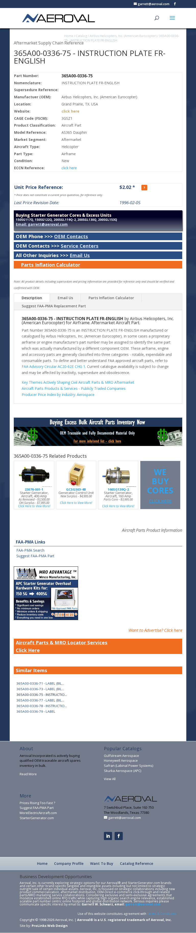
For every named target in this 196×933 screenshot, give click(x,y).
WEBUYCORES (160, 485)
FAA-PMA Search (30, 550)
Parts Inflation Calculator (50, 264)
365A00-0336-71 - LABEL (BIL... (40, 683)
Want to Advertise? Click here (155, 630)
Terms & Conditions (161, 914)
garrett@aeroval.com (143, 904)
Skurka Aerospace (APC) (122, 770)
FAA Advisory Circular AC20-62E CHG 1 (53, 366)
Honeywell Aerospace (121, 760)
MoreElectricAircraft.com (38, 812)
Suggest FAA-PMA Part (35, 555)
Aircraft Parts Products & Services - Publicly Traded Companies (74, 388)
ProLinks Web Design (50, 925)
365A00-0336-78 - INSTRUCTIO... (41, 706)
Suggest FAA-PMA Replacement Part (54, 306)
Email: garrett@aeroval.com (42, 224)
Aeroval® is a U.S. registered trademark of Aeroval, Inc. (124, 919)
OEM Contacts (71, 236)
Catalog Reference (136, 863)
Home (68, 36)
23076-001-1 (34, 489)
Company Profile (68, 863)
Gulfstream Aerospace (121, 755)
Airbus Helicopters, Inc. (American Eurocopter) (123, 36)
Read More (28, 774)
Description (32, 297)
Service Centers (80, 246)
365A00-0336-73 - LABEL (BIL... (40, 689)
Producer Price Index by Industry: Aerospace (58, 394)
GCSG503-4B (76, 489)
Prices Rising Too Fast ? (37, 803)
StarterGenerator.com (37, 818)
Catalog (81, 36)
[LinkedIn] (108, 836)
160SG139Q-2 (118, 489)
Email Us (80, 255)
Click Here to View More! (34, 506)
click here (70, 111)
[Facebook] (119, 836)
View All (110, 779)
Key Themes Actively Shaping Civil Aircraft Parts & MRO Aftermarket (78, 382)
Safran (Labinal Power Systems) (128, 765)
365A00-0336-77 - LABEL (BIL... (40, 700)
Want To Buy (101, 863)
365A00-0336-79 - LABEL (35, 711)
